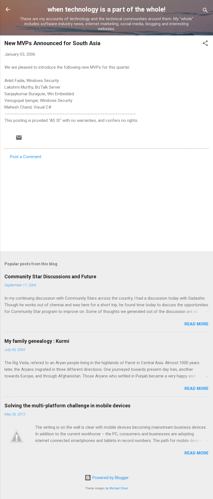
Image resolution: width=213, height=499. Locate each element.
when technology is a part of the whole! (106, 9)
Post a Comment (25, 156)
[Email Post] (19, 139)
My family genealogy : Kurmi (36, 341)
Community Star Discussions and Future (50, 276)
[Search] (205, 11)
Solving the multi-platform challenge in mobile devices (67, 405)
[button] (205, 44)
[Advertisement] (106, 203)
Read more (196, 323)
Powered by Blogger (110, 477)
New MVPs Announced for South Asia (52, 43)
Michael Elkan (118, 488)
